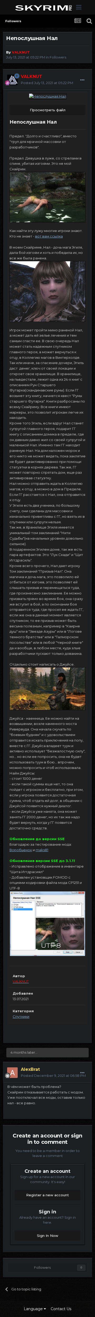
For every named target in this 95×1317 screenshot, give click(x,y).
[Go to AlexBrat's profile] (12, 1072)
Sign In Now (47, 1235)
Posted (47, 83)
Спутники (21, 1016)
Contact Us (61, 1308)
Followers (58, 57)
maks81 (42, 850)
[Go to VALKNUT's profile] (12, 80)
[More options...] (82, 80)
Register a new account (47, 1195)
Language (34, 1308)
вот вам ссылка (49, 236)
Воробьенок (21, 850)
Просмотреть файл (47, 110)
